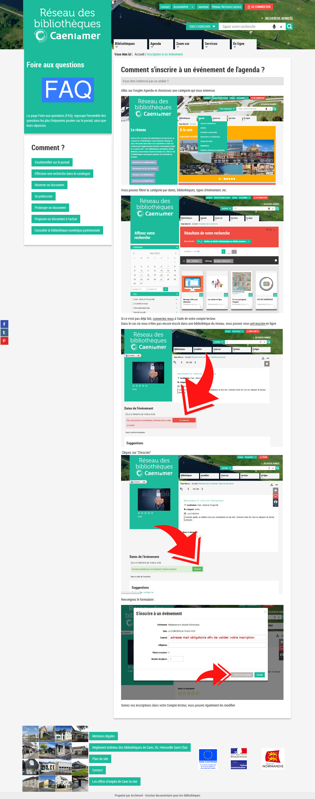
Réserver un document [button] (49, 184)
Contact (97, 770)
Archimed (137, 795)
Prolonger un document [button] (50, 207)
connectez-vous (163, 318)
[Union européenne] (208, 759)
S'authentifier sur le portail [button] (52, 162)
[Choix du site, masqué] (192, 7)
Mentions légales (103, 736)
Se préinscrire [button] (43, 196)
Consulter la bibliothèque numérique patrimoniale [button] (67, 230)
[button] (202, 26)
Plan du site (100, 758)
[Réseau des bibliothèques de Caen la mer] (55, 758)
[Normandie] (273, 759)
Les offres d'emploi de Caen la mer (114, 781)
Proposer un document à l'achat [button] (56, 219)
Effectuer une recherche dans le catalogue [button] (62, 173)
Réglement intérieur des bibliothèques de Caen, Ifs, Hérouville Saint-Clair (140, 747)
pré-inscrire (257, 323)
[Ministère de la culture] (239, 758)
